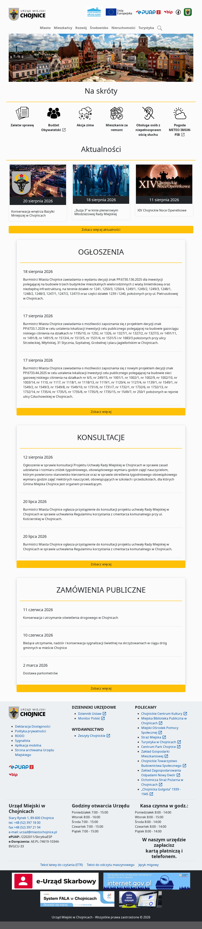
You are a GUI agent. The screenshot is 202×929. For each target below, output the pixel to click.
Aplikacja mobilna (28, 745)
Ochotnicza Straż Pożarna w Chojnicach (162, 782)
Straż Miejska (151, 737)
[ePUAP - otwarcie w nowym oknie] (148, 12)
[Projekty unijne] (119, 11)
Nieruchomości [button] (123, 28)
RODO (19, 736)
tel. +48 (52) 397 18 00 (24, 822)
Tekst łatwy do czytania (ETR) (61, 865)
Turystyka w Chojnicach (158, 742)
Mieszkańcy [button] (63, 28)
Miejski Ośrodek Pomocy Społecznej (159, 730)
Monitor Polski (89, 718)
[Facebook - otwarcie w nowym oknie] (178, 11)
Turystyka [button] (146, 28)
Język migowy (148, 865)
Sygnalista (22, 740)
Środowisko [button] (99, 28)
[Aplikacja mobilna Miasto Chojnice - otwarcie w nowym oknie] (188, 11)
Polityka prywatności (30, 731)
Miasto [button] (45, 28)
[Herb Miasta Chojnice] (27, 14)
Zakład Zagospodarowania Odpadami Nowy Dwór (161, 772)
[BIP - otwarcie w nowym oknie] (168, 12)
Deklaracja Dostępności (32, 726)
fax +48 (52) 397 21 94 (24, 827)
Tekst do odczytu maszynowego (111, 865)
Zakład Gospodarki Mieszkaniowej (155, 753)
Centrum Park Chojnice (158, 747)
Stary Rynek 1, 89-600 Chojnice (31, 818)
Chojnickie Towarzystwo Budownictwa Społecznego (161, 763)
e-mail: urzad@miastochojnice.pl (33, 832)
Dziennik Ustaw (89, 713)
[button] (160, 28)
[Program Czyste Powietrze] (94, 11)
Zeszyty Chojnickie (91, 736)
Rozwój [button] (81, 28)
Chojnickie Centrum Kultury (161, 713)
